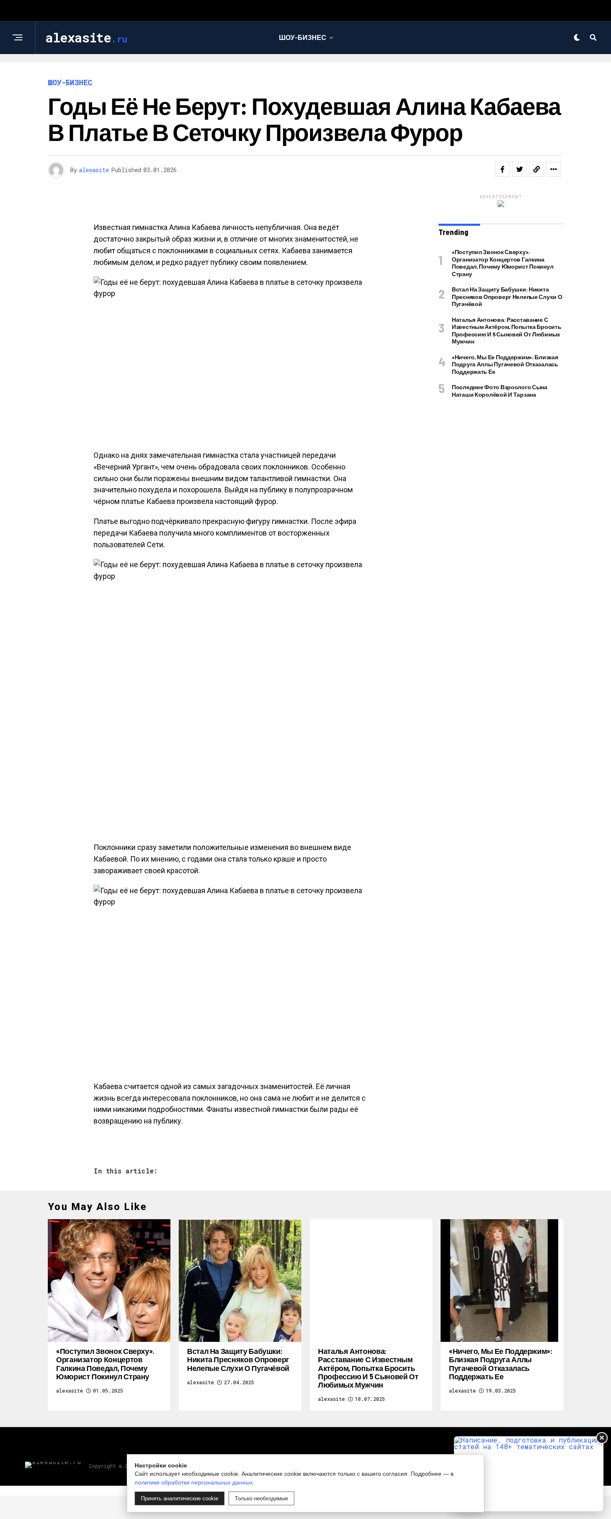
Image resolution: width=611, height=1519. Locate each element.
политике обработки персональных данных (194, 1482)
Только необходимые (261, 1498)
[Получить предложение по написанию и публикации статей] (528, 1474)
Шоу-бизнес (302, 37)
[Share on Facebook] (502, 169)
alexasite (94, 170)
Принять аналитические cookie (179, 1498)
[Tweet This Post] (519, 169)
